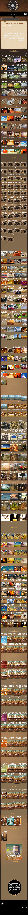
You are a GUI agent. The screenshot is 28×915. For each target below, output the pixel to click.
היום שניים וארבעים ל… (24, 774)
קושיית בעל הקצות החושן (14, 452)
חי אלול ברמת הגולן (4, 832)
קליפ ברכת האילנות (18, 296)
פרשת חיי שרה (25, 250)
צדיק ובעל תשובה (18, 65)
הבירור (5, 378)
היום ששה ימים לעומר (18, 644)
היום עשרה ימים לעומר (24, 659)
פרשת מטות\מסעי (11, 213)
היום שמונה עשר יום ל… (4, 697)
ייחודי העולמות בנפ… (19, 73)
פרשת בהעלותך (5, 205)
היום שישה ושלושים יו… (11, 764)
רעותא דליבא (17, 363)
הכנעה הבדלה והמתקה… (17, 354)
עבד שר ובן (4, 129)
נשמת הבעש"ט (14, 521)
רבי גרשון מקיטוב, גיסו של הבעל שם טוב (14, 442)
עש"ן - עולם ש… (11, 347)
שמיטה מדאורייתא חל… (24, 394)
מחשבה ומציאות (25, 56)
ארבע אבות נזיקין (4, 82)
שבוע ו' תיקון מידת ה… (4, 764)
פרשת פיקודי (11, 182)
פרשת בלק (24, 204)
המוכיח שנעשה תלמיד (5, 442)
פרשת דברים (11, 220)
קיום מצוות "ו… (4, 393)
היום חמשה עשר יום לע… (11, 686)
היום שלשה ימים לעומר (24, 634)
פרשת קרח (18, 204)
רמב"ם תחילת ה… (18, 402)
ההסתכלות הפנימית (18, 147)
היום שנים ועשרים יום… (11, 713)
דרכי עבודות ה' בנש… (4, 114)
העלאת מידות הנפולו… (17, 82)
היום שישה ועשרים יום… (11, 723)
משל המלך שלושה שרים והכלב (14, 472)
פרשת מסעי (4, 220)
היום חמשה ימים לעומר (11, 644)
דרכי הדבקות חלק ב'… (18, 122)
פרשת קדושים (24, 189)
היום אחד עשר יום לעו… (5, 670)
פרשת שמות (18, 264)
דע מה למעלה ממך (4, 363)
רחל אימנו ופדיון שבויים (5, 462)
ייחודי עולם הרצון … (11, 73)
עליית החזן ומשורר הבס (23, 502)
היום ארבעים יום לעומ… (11, 774)
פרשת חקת (24, 311)
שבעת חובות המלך (23, 511)
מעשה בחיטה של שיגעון (5, 472)
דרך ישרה (25, 72)
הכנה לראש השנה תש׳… (4, 548)
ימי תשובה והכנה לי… (11, 597)
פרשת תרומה (11, 174)
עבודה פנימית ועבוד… (24, 65)
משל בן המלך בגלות (5, 481)
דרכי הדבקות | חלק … (11, 122)
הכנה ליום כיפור (5, 580)
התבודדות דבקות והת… (11, 371)
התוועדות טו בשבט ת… (24, 532)
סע (1, 19)
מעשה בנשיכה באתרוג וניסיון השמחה (14, 512)
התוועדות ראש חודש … (11, 532)
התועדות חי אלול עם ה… (18, 817)
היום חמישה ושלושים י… (24, 748)
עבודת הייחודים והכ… (25, 355)
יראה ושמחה (4, 121)
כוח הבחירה (4, 64)
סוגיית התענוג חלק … (24, 97)
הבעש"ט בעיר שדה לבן (22, 452)
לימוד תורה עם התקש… (24, 82)
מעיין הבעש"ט (14, 501)
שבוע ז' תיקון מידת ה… (4, 790)
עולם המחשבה (12, 65)
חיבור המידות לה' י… (11, 82)
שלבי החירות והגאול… (24, 613)
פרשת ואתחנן (17, 220)
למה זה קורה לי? (18, 106)
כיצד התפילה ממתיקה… (11, 363)
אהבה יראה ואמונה (4, 56)
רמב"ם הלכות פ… (11, 410)
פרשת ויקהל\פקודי (4, 287)
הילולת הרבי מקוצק (23, 442)
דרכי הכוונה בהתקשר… (4, 90)
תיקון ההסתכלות (11, 147)
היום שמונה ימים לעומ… (11, 659)
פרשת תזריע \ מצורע (4, 296)
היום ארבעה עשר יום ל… (24, 670)
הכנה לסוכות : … (4, 597)
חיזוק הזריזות (11, 129)
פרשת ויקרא (18, 182)
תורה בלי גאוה (5, 491)
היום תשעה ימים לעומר (18, 659)
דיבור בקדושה (24, 106)
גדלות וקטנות (4, 371)
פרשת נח (12, 264)
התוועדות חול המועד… (17, 556)
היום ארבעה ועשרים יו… (24, 713)
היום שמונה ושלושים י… (24, 764)
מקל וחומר (11, 354)
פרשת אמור (4, 196)
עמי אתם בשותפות (25, 347)
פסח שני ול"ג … (11, 589)
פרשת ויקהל (4, 182)
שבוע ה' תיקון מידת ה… (4, 738)
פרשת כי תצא (17, 227)
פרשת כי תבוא (25, 227)
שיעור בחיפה (4, 235)
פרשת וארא (4, 167)
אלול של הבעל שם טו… (18, 580)
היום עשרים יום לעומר (18, 697)
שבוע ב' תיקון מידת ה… (4, 659)
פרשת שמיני (4, 189)
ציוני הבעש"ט (5, 511)
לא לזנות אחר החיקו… (11, 235)
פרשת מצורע (17, 189)
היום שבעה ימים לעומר (24, 644)
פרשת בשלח (18, 167)
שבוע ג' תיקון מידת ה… (4, 686)
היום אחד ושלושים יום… (24, 738)
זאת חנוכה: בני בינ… (18, 621)
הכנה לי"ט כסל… (18, 605)
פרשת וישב (18, 161)
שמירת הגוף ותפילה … (11, 114)
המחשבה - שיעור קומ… (4, 138)
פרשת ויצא (4, 264)
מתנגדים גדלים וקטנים (22, 472)
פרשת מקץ (18, 257)
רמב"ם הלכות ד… (17, 410)
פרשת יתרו (24, 167)
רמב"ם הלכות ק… (4, 410)
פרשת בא (11, 167)
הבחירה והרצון (5, 354)
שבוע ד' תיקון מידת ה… (4, 713)
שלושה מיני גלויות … (4, 213)
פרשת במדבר (4, 311)
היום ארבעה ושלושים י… (18, 748)
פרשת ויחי (24, 161)
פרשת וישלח (11, 161)
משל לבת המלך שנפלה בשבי (23, 462)
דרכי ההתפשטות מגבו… (18, 138)
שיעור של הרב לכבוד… (4, 532)
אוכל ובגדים (24, 114)
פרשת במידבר (19, 197)
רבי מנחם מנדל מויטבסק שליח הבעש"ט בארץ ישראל (22, 431)
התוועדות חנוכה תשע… (4, 572)
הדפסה (4, 25)
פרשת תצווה (18, 174)
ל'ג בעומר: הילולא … (4, 613)
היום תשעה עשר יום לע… (11, 697)
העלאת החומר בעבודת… (25, 138)
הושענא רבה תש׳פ (18, 540)
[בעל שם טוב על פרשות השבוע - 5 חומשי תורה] (14, 851)
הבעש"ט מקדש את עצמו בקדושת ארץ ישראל (23, 482)
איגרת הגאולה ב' (5, 817)
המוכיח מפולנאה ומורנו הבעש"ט (5, 452)
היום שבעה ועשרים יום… (17, 723)
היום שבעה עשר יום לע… (24, 686)
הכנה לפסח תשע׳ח (18, 597)
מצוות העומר (18, 612)
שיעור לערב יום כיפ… (24, 540)
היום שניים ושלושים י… (4, 748)
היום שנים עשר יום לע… (11, 670)
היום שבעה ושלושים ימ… (17, 764)
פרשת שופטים (12, 227)
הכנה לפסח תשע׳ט (24, 556)
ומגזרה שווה (24, 363)
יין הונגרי (23, 491)
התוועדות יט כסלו (18, 572)
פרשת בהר (18, 303)
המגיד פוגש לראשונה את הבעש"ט (23, 523)
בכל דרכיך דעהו (11, 138)
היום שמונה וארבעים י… (18, 800)
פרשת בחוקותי (12, 197)
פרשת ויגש (4, 250)
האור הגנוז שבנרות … (11, 621)
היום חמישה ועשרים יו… (4, 723)
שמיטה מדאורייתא (4, 402)
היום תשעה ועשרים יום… (11, 738)
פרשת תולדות (4, 161)
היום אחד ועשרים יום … (24, 697)
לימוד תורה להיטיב (18, 130)
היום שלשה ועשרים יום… (17, 713)
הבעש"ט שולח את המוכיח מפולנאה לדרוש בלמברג (14, 430)
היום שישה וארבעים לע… (4, 801)
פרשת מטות (24, 212)
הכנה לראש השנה (11, 580)
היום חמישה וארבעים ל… (24, 790)
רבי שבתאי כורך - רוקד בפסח (14, 492)
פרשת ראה (4, 227)
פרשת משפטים (5, 175)
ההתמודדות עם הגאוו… (4, 147)
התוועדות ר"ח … (24, 621)
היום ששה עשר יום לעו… (18, 686)
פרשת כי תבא (24, 333)
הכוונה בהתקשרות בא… (11, 98)
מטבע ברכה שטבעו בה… (18, 347)
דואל (9, 25)
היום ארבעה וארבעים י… (18, 790)
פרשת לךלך (11, 257)
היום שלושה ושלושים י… (11, 748)
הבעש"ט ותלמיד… (5, 621)
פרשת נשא (24, 196)
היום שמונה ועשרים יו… (24, 723)
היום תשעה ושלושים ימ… (4, 774)
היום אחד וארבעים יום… (18, 774)
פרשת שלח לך (11, 205)
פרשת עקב (24, 220)
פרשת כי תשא (25, 175)
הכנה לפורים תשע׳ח (24, 597)
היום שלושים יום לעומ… (18, 738)
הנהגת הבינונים (5, 73)
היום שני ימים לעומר (17, 634)
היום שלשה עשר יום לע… (17, 670)
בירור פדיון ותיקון (4, 347)
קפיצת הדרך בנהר (5, 501)
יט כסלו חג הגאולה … (24, 605)
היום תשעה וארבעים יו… (24, 800)
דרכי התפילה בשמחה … (18, 114)
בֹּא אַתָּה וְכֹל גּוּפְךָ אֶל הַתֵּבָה (15, 23)
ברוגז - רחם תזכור (24, 122)
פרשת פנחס (18, 212)
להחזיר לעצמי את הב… (10, 56)
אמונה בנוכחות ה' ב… (18, 56)
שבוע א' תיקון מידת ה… (4, 634)
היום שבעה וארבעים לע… (11, 801)
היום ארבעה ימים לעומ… (4, 644)
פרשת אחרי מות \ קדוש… (24, 296)
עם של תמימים (12, 402)
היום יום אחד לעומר (11, 634)
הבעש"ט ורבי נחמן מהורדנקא (5, 430)
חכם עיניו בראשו (25, 147)
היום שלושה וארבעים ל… (11, 790)
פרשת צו (25, 182)
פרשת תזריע (11, 189)
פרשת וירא (4, 257)
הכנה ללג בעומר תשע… (4, 556)
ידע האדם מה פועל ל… (17, 371)
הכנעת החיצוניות (25, 371)
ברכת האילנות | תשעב (18, 287)
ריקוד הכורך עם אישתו (14, 462)
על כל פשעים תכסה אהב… (11, 817)
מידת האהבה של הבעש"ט (14, 481)
